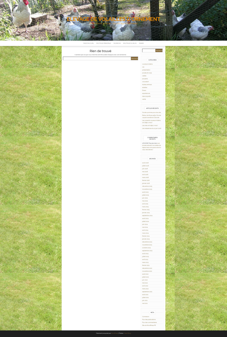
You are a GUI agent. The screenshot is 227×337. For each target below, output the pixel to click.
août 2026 (145, 163)
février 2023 (145, 265)
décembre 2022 (147, 268)
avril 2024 (145, 230)
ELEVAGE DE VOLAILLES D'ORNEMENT (113, 19)
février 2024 (146, 236)
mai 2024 (145, 227)
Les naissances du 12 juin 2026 (151, 128)
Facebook (117, 43)
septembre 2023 (147, 250)
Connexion (145, 316)
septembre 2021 (147, 291)
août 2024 (145, 218)
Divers (144, 90)
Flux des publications (149, 319)
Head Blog (127, 333)
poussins (145, 79)
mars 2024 (145, 233)
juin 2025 (145, 198)
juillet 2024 (145, 221)
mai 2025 (145, 201)
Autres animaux (147, 84)
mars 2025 (145, 207)
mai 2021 (145, 303)
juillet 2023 (145, 256)
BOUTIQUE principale (103, 43)
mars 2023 (145, 262)
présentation (146, 70)
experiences (146, 93)
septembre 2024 (147, 215)
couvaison (145, 81)
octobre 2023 (146, 248)
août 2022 (145, 274)
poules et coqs (147, 73)
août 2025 (145, 192)
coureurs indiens (147, 64)
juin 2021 (144, 300)
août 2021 (145, 294)
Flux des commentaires (149, 322)
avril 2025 (145, 204)
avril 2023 (145, 259)
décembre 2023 (147, 242)
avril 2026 (145, 174)
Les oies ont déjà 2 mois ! (150, 125)
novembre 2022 (147, 271)
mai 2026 (145, 171)
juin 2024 (145, 224)
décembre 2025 (147, 186)
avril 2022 (145, 286)
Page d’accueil (88, 43)
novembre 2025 (147, 189)
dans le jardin (146, 96)
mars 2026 (145, 177)
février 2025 (145, 209)
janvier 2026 (146, 183)
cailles (144, 76)
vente (144, 99)
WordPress (114, 333)
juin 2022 (145, 280)
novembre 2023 (147, 245)
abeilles (144, 87)
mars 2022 (145, 289)
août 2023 (145, 253)
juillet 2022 (145, 277)
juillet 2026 (145, 166)
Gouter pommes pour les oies (151, 112)
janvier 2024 (146, 239)
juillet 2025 (145, 195)
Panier (141, 43)
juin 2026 (145, 168)
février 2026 (146, 180)
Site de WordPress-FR (149, 325)
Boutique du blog (129, 43)
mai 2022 (145, 283)
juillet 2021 (145, 297)
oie (143, 67)
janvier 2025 (146, 212)
